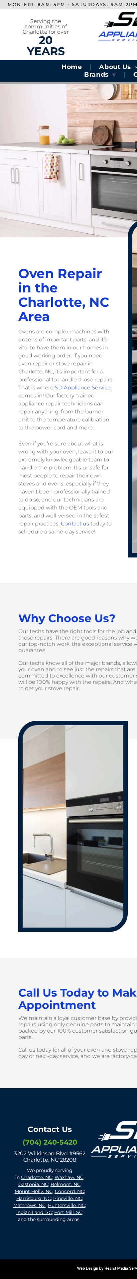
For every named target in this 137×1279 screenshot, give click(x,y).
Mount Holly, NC (34, 1191)
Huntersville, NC (66, 1205)
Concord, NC (69, 1191)
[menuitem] (72, 67)
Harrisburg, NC (33, 1198)
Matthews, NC (29, 1205)
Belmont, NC (65, 1184)
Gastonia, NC (33, 1184)
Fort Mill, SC (68, 1212)
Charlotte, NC (36, 1177)
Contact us (75, 523)
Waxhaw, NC (69, 1177)
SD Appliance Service (83, 387)
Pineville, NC (67, 1198)
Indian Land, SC (34, 1212)
